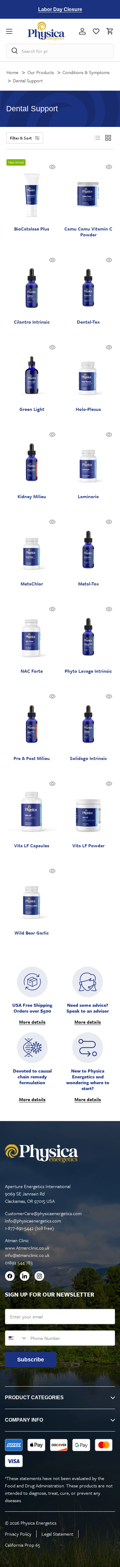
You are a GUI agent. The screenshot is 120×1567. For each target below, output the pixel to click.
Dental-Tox (88, 322)
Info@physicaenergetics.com (33, 1220)
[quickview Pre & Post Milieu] (52, 696)
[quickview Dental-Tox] (109, 260)
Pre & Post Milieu (32, 758)
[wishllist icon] (96, 31)
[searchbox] (60, 51)
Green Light (31, 409)
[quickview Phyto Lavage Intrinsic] (109, 609)
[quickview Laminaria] (109, 434)
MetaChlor (32, 584)
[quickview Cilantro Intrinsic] (52, 260)
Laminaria (88, 496)
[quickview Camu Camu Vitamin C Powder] (109, 166)
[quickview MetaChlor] (52, 521)
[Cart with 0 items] (108, 31)
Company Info (24, 1420)
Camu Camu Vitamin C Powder (88, 232)
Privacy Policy (18, 1533)
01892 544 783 (19, 1262)
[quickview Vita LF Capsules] (52, 783)
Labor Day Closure (60, 9)
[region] (60, 9)
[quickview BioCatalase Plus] (52, 166)
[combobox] (16, 1338)
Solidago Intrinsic (88, 758)
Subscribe (30, 1359)
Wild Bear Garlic (31, 933)
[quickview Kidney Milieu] (52, 434)
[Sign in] (82, 31)
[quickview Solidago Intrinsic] (109, 696)
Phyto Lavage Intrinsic (88, 671)
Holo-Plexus (88, 409)
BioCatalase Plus (31, 229)
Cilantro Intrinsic (32, 322)
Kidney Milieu (32, 496)
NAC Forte (32, 671)
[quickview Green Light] (52, 347)
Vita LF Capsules (31, 845)
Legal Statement (57, 1533)
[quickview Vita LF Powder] (109, 783)
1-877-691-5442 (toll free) (29, 1228)
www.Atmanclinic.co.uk (27, 1247)
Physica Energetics (38, 1522)
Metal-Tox (88, 584)
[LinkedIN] (25, 1277)
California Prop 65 (22, 1544)
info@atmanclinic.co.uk (27, 1255)
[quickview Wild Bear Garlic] (52, 871)
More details (32, 1022)
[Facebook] (10, 1277)
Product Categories (34, 1397)
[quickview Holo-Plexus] (109, 347)
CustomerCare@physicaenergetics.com (43, 1213)
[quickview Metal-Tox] (109, 521)
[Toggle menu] (17, 31)
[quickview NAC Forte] (52, 609)
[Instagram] (39, 1277)
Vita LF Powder (88, 845)
